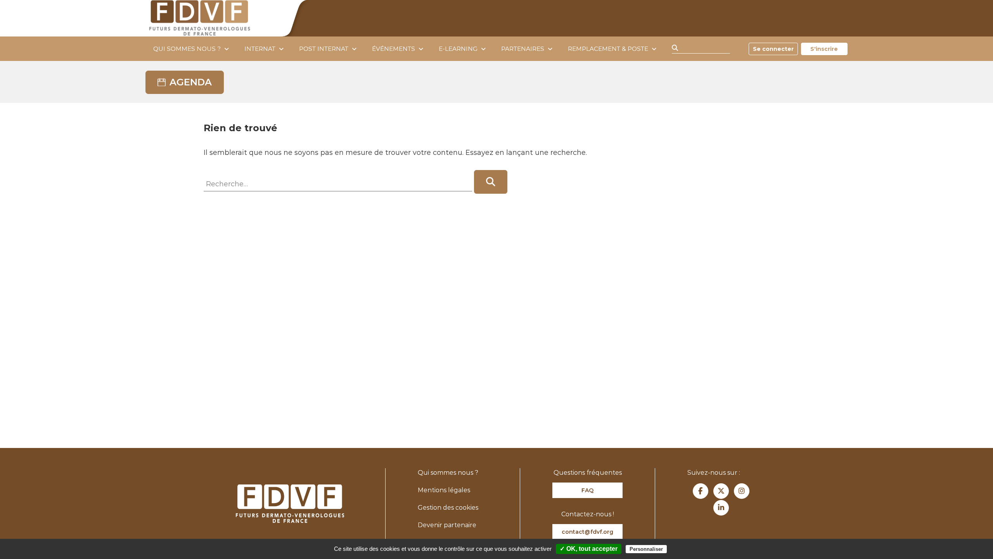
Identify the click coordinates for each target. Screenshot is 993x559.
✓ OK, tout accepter (589, 548)
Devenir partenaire (447, 525)
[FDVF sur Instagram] (741, 491)
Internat (259, 48)
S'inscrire (824, 48)
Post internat (323, 48)
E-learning (458, 48)
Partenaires (522, 48)
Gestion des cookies (448, 507)
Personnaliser (646, 549)
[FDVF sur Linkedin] (721, 508)
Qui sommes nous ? (187, 48)
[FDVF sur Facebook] (700, 491)
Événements (393, 48)
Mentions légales (444, 490)
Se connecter (773, 48)
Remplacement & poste (608, 48)
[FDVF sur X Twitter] (721, 491)
